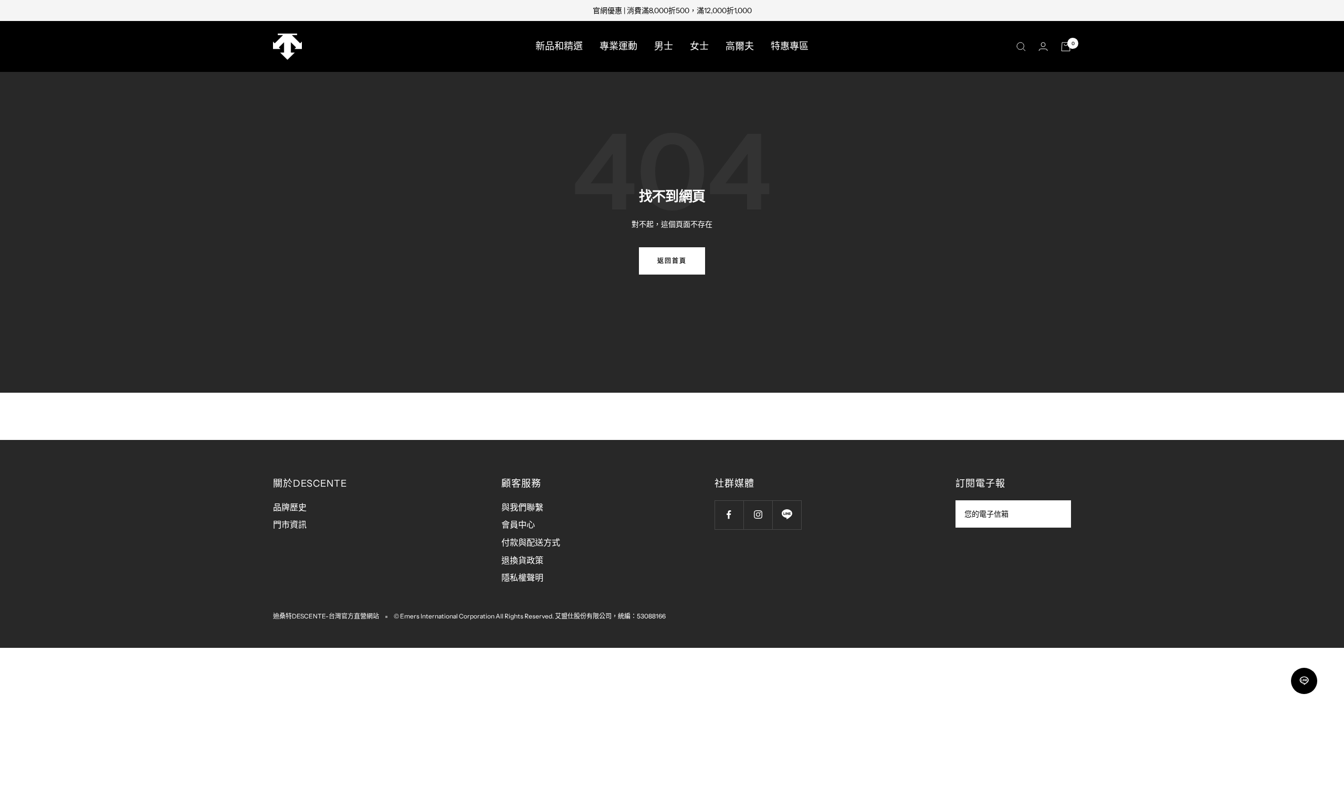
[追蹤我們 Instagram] (757, 514)
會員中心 (518, 524)
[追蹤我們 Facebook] (729, 514)
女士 (699, 46)
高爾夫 (740, 46)
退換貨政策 (522, 560)
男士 (663, 46)
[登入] (1043, 46)
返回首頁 (672, 261)
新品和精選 (559, 46)
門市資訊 (290, 524)
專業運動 (618, 46)
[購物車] (1065, 46)
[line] (1304, 681)
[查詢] (1021, 46)
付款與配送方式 (530, 542)
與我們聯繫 (522, 507)
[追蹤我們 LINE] (786, 514)
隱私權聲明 (522, 577)
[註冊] (1056, 514)
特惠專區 (789, 46)
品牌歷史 (290, 507)
